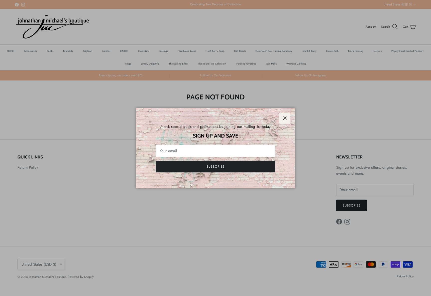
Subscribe (215, 166)
